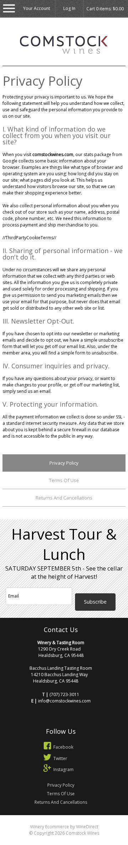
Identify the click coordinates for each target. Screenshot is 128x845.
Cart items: (105, 8)
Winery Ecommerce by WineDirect (64, 827)
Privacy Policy (64, 463)
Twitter (60, 758)
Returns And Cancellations (64, 497)
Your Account (36, 8)
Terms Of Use (64, 480)
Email (80, 579)
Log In (69, 8)
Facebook (63, 747)
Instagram (63, 769)
